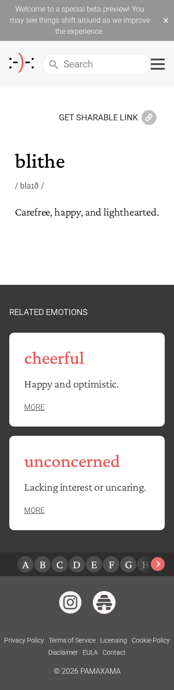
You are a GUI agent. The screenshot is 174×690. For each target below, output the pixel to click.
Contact (114, 652)
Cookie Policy (151, 640)
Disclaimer (63, 652)
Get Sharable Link (98, 118)
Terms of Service (72, 640)
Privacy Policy (24, 640)
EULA (90, 652)
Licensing (113, 640)
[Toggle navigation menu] (158, 64)
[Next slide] (158, 564)
